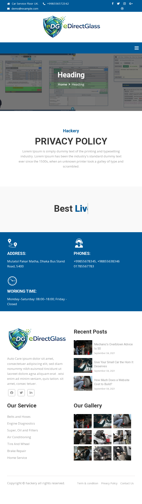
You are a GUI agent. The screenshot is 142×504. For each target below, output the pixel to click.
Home (62, 84)
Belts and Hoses (19, 416)
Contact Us (127, 483)
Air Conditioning (19, 437)
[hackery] (71, 27)
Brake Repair (16, 451)
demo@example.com (24, 8)
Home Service (17, 458)
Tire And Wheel (18, 444)
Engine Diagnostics (21, 423)
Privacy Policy (109, 483)
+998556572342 (58, 3)
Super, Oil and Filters (22, 430)
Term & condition (87, 483)
